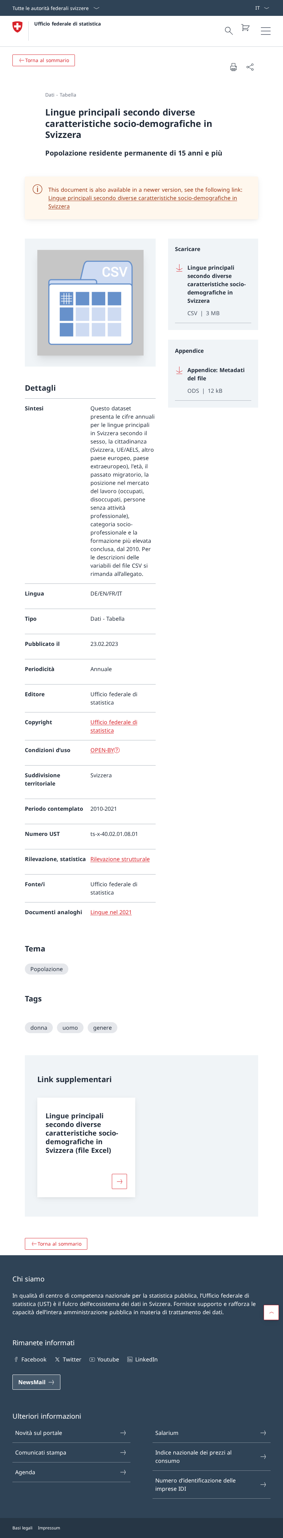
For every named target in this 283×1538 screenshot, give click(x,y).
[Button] (119, 1181)
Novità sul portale (38, 1433)
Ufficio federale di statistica (67, 23)
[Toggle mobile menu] (265, 31)
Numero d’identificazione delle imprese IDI (195, 1484)
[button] (271, 1312)
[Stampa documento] (233, 66)
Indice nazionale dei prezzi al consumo (193, 1457)
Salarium (166, 1433)
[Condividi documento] (250, 66)
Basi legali (22, 1528)
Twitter (72, 1359)
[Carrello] (245, 27)
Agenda (25, 1472)
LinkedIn (146, 1359)
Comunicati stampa (40, 1452)
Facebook (34, 1359)
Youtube (108, 1359)
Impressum (49, 1528)
